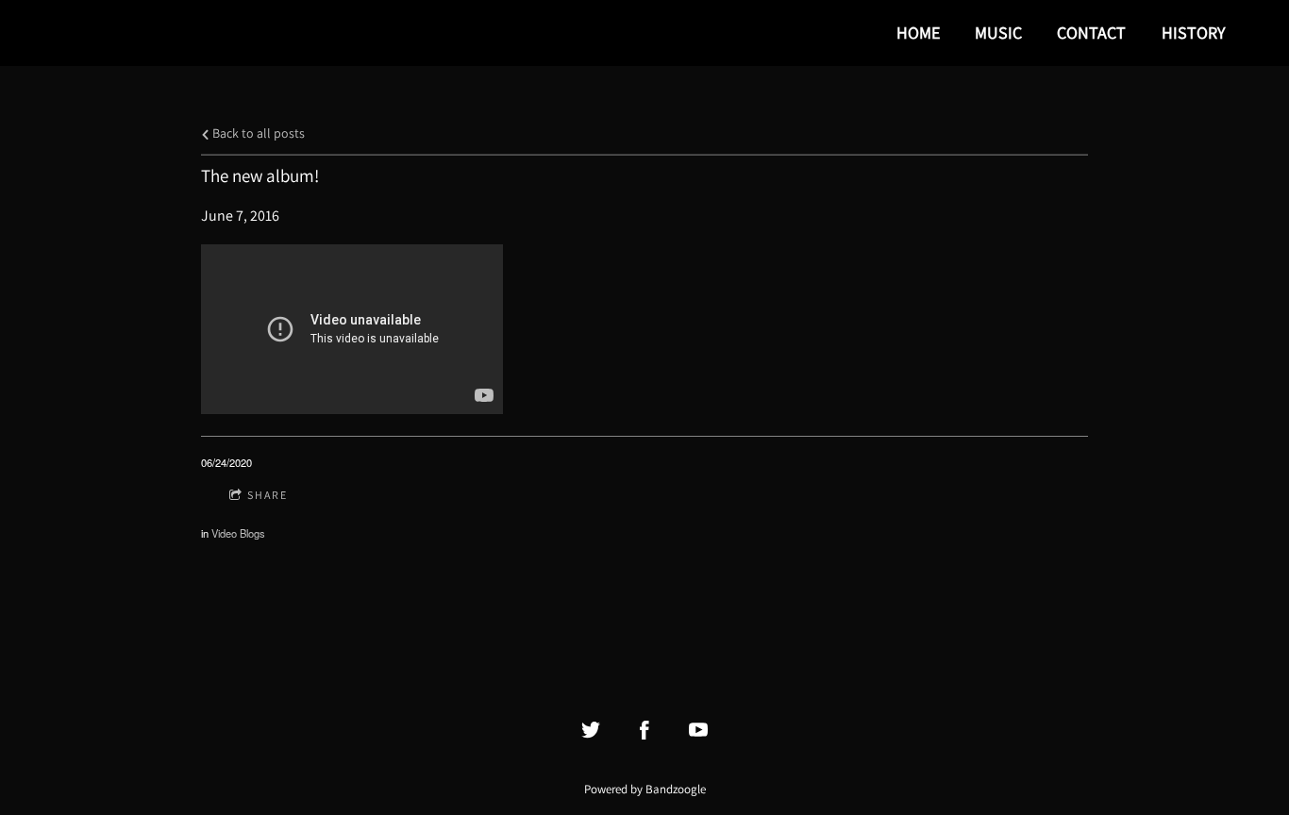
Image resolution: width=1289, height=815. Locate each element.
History (1193, 32)
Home (918, 32)
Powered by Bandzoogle (645, 788)
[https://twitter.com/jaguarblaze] (590, 730)
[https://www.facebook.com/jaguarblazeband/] (644, 730)
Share (267, 495)
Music (998, 32)
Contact (1091, 32)
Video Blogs (238, 533)
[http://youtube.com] (698, 730)
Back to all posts (257, 132)
